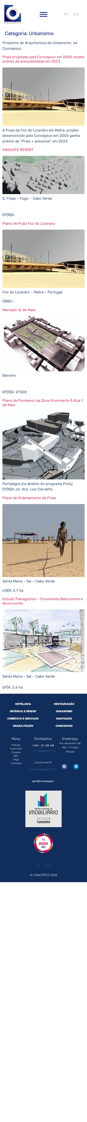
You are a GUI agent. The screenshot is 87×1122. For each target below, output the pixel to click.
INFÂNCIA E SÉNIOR (23, 711)
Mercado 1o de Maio (19, 310)
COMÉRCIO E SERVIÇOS (23, 718)
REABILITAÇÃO (23, 726)
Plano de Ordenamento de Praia (29, 498)
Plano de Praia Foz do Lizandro (28, 223)
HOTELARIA (23, 704)
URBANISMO (64, 711)
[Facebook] (64, 766)
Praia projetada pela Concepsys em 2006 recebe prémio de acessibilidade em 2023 (43, 59)
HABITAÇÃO (64, 718)
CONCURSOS (64, 726)
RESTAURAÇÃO (64, 704)
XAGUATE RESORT (18, 150)
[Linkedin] (76, 766)
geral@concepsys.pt (43, 781)
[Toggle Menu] (43, 14)
